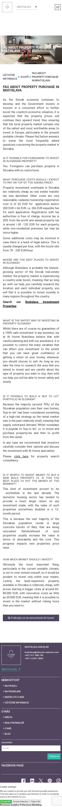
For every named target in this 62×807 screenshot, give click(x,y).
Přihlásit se (54, 756)
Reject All (35, 801)
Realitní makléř (14, 722)
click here (21, 456)
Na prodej (11, 686)
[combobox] (26, 7)
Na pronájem (12, 691)
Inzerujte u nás (14, 697)
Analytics (15, 805)
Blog (8, 734)
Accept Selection (21, 801)
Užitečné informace (17, 702)
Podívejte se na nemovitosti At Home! (32, 617)
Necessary (5, 805)
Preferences (26, 805)
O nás (8, 728)
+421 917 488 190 (34, 655)
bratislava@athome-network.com (42, 652)
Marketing (37, 805)
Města (8, 717)
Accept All (5, 801)
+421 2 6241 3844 (34, 658)
